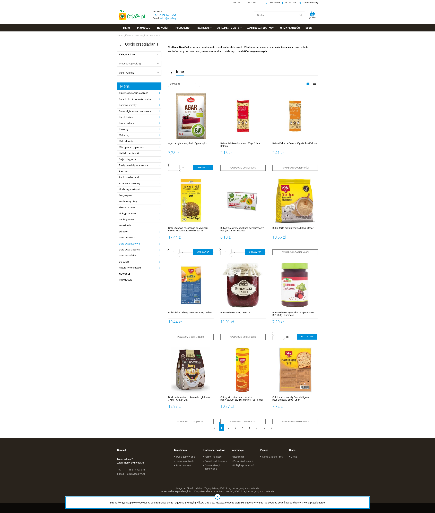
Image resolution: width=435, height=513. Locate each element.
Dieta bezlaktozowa (129, 249)
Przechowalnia (184, 465)
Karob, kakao (126, 117)
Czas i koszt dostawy (216, 461)
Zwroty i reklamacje (243, 461)
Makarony (124, 135)
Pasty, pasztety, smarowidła (134, 165)
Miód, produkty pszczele (131, 147)
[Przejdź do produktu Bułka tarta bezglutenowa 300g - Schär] (295, 200)
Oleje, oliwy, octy (127, 159)
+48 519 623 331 (165, 15)
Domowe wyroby (128, 105)
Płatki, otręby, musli (129, 177)
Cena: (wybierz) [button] (127, 72)
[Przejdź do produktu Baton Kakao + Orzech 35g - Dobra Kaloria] (295, 116)
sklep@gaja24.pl (168, 18)
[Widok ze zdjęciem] (308, 84)
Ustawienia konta (185, 461)
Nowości (124, 273)
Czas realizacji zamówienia (212, 467)
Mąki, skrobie (126, 141)
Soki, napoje (125, 195)
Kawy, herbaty (126, 123)
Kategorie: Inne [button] (127, 54)
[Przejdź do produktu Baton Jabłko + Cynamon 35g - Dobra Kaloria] (243, 116)
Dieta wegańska (127, 255)
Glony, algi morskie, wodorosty (135, 111)
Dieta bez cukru (127, 237)
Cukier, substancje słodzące (133, 93)
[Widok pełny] (315, 84)
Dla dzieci (124, 261)
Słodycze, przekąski (129, 189)
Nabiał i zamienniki (129, 153)
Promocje (125, 279)
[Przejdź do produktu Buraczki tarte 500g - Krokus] (243, 285)
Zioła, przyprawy (127, 213)
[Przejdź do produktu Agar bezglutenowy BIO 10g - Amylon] (191, 116)
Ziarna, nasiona (127, 207)
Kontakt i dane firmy (272, 456)
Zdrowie (123, 231)
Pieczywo (124, 171)
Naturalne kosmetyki (130, 267)
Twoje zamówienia (185, 456)
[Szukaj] (301, 15)
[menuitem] (128, 28)
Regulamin (239, 456)
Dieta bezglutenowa (129, 243)
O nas (294, 456)
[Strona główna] (131, 15)
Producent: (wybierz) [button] (130, 63)
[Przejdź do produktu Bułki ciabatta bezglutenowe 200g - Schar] (191, 285)
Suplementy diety (128, 201)
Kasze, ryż (124, 129)
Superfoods (125, 225)
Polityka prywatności (244, 465)
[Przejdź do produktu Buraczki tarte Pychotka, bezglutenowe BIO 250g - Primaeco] (295, 285)
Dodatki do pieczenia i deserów (135, 99)
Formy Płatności (213, 456)
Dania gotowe (126, 219)
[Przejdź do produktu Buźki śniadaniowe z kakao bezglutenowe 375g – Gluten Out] (191, 370)
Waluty (236, 3)
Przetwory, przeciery (129, 183)
